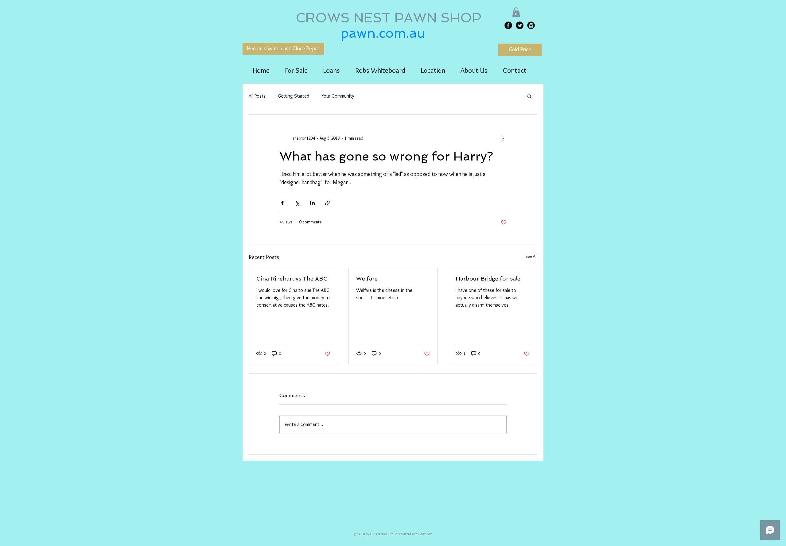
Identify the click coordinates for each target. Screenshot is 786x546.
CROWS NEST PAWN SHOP (390, 17)
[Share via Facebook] (282, 203)
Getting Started (293, 96)
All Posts (257, 96)
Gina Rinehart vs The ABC (291, 278)
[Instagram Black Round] (531, 25)
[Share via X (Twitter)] (297, 203)
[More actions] (503, 138)
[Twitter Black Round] (519, 25)
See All (531, 256)
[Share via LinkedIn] (312, 203)
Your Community (337, 96)
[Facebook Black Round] (508, 25)
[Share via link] (327, 203)
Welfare (367, 278)
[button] (516, 12)
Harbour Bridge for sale (488, 278)
